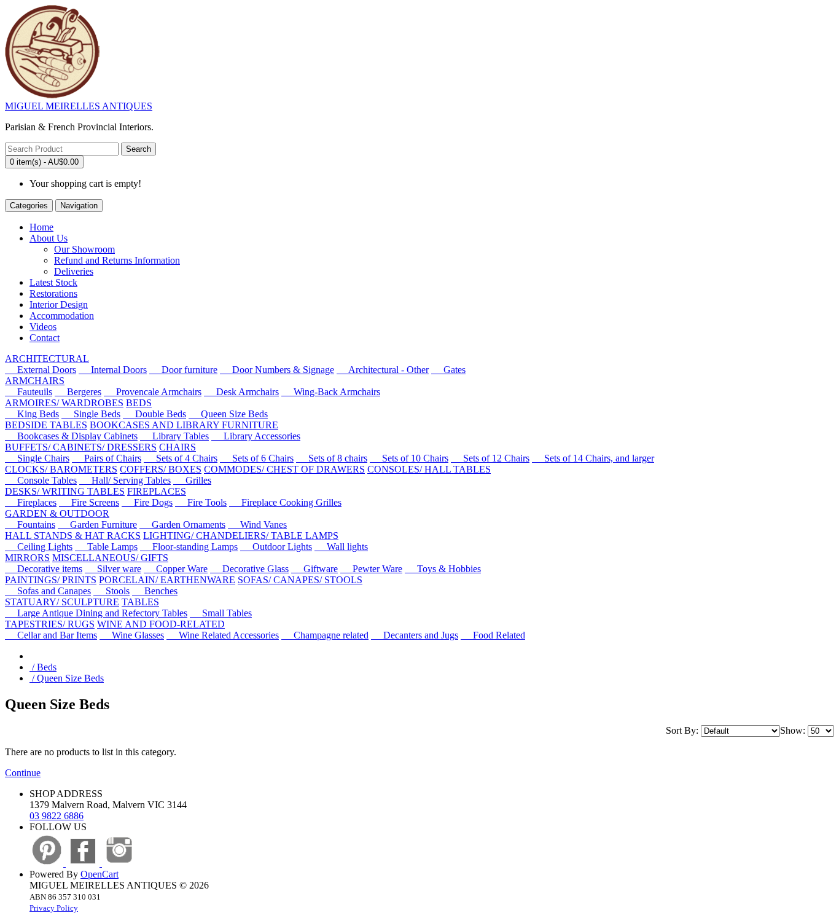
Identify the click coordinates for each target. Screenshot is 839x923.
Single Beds (90, 414)
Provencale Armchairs (152, 392)
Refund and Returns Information (117, 260)
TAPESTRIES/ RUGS (50, 624)
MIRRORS (27, 557)
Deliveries (73, 271)
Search (138, 149)
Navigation (79, 205)
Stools (111, 591)
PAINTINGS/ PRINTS (50, 580)
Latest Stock (53, 282)
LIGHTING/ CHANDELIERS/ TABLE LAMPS (240, 535)
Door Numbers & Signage (277, 369)
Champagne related (325, 635)
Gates (448, 369)
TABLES (140, 602)
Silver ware (113, 569)
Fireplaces (31, 502)
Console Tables (41, 480)
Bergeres (78, 392)
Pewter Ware (371, 569)
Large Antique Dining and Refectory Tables (96, 613)
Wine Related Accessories (222, 635)
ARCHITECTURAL (47, 358)
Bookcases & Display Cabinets (71, 436)
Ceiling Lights (38, 546)
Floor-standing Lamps (189, 546)
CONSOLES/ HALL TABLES (429, 469)
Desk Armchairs (241, 392)
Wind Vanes (257, 524)
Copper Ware (176, 569)
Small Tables (221, 613)
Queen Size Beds (228, 414)
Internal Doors (113, 369)
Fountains (30, 524)
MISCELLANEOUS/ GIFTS (110, 557)
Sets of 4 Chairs (180, 458)
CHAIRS (177, 447)
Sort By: (682, 730)
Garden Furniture (97, 524)
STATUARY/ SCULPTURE (62, 602)
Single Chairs (37, 458)
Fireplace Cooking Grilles (285, 502)
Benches (155, 591)
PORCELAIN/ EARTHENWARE (167, 580)
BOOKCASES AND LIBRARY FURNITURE (184, 425)
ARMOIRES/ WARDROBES (64, 403)
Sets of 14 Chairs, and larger (593, 458)
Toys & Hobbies (443, 569)
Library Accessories (255, 436)
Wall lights (341, 546)
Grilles (192, 480)
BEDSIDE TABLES (46, 425)
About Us (48, 238)
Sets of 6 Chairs (257, 458)
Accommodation (61, 315)
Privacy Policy (53, 908)
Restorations (53, 293)
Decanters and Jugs (414, 635)
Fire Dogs (147, 502)
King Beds (32, 414)
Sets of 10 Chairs (409, 458)
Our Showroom (84, 249)
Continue (23, 773)
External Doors (40, 369)
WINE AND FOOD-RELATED (161, 624)
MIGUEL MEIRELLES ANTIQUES (78, 106)
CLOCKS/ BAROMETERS (61, 469)
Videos (43, 326)
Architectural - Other (383, 369)
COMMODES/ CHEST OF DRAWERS (284, 469)
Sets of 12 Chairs (490, 458)
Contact (44, 337)
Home (41, 227)
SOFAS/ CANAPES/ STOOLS (300, 580)
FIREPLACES (156, 491)
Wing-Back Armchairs (330, 392)
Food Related (493, 635)
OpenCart (99, 874)
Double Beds (154, 414)
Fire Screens (89, 502)
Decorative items (43, 569)
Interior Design (58, 304)
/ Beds (43, 667)
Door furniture (183, 369)
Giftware (314, 569)
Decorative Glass (249, 569)
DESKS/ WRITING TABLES (65, 491)
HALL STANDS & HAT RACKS (73, 535)
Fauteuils (28, 392)
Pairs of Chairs (106, 458)
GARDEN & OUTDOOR (57, 513)
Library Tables (174, 436)
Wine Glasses (132, 635)
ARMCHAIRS (34, 380)
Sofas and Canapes (48, 591)
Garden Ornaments (182, 524)
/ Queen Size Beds (66, 678)
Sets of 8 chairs (331, 458)
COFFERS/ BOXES (160, 469)
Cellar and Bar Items (51, 635)
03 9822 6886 (56, 816)
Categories (29, 205)
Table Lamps (106, 546)
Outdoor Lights (276, 546)
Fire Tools (201, 502)
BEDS (139, 403)
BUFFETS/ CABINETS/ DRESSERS (81, 447)
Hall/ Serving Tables (125, 480)
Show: (792, 730)
